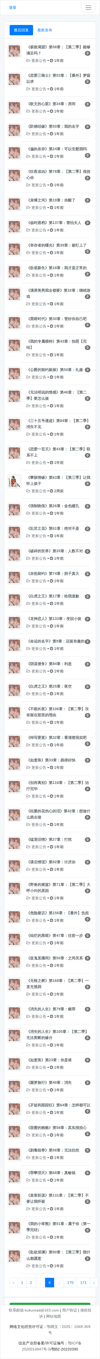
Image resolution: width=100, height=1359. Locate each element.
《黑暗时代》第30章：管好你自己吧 (56, 319)
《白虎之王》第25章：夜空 (49, 686)
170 (70, 1282)
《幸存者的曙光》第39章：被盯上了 (56, 245)
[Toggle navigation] (88, 7)
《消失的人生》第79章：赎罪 (50, 1009)
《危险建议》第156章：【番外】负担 (57, 913)
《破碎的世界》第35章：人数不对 (54, 551)
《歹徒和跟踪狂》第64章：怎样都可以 (58, 1105)
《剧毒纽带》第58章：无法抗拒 (52, 1150)
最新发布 (44, 30)
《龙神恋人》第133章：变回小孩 (53, 618)
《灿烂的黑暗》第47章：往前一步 (54, 935)
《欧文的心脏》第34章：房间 (50, 104)
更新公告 (38, 60)
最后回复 (21, 30)
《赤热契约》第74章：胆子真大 (52, 573)
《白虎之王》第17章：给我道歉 (52, 596)
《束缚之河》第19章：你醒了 (50, 200)
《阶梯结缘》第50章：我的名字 (52, 126)
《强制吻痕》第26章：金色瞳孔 (52, 506)
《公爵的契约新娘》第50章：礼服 (54, 370)
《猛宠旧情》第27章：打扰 (49, 839)
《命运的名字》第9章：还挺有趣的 (55, 641)
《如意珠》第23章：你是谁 (49, 1060)
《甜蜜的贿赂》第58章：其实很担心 (56, 1127)
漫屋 (12, 7)
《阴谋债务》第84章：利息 (49, 664)
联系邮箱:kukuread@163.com (34, 1310)
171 (83, 1282)
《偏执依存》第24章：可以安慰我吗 (56, 149)
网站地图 (53, 1316)
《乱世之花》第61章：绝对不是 (52, 528)
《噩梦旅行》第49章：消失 (49, 1082)
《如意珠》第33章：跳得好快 (50, 760)
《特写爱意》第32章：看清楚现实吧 (56, 737)
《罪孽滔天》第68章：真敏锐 (50, 1173)
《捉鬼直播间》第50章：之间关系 (54, 958)
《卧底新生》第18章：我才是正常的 (56, 268)
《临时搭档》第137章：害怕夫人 (53, 223)
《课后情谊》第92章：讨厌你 (50, 862)
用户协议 (69, 1310)
